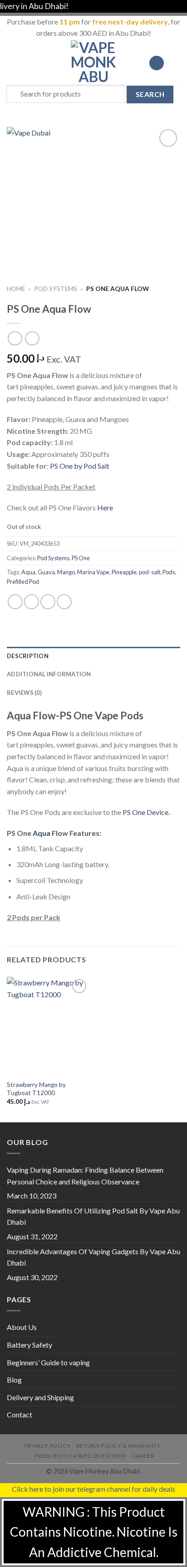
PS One (81, 558)
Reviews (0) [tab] (24, 692)
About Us (22, 1327)
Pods (168, 572)
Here (105, 507)
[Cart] (175, 63)
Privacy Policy (48, 1445)
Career (143, 1455)
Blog (14, 1379)
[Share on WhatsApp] (15, 601)
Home (16, 288)
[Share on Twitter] (47, 601)
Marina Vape (93, 572)
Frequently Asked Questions (80, 1455)
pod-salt (149, 572)
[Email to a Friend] (64, 601)
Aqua (28, 572)
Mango (66, 572)
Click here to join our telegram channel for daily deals (93, 1489)
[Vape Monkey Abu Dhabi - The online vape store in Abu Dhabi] (93, 63)
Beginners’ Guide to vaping (48, 1362)
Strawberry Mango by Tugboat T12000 (36, 1088)
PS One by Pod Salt (79, 465)
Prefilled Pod (23, 581)
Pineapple (124, 572)
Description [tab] (28, 656)
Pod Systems (55, 288)
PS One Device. (146, 812)
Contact (19, 1414)
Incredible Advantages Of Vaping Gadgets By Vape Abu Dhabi (93, 1257)
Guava (46, 572)
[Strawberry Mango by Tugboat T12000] (48, 1026)
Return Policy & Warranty (118, 1445)
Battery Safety (29, 1344)
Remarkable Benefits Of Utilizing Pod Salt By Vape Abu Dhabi (93, 1216)
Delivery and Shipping (40, 1397)
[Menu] (12, 63)
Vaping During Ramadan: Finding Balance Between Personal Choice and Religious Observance (85, 1175)
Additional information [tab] (49, 674)
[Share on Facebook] (31, 601)
